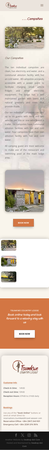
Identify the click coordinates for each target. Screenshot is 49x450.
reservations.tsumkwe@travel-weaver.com (22, 418)
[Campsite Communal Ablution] (8, 266)
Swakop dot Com (32, 439)
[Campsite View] (8, 281)
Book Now (23, 223)
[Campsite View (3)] (8, 250)
